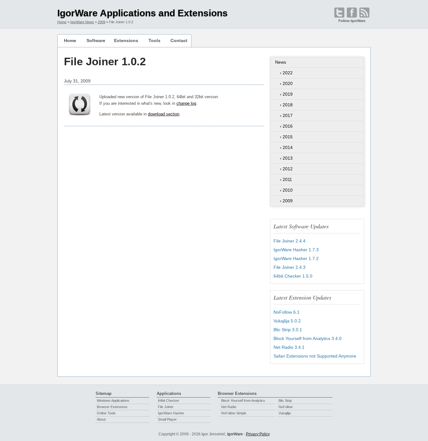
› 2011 (286, 179)
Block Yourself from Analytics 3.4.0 (308, 338)
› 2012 (286, 168)
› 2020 (286, 83)
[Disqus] (164, 217)
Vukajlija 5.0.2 (287, 320)
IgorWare (235, 434)
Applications (169, 393)
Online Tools (106, 413)
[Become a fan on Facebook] (352, 12)
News (280, 62)
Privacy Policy (258, 434)
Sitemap (104, 393)
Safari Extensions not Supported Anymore (315, 356)
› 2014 (286, 147)
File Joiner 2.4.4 (289, 240)
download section (163, 114)
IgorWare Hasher (171, 413)
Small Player (167, 419)
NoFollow (286, 407)
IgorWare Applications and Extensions (142, 13)
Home (70, 40)
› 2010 (286, 190)
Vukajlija (285, 413)
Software (95, 40)
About (101, 419)
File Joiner (166, 407)
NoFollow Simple (233, 413)
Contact (178, 40)
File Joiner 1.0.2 (105, 61)
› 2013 (286, 158)
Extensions (126, 40)
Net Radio (228, 407)
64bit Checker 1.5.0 (293, 276)
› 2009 (286, 200)
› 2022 (286, 72)
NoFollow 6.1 (287, 312)
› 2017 (286, 115)
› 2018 (286, 104)
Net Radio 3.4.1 (289, 347)
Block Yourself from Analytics (243, 400)
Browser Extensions (112, 407)
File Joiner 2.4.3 (289, 267)
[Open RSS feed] (364, 12)
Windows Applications (113, 400)
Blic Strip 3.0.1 (288, 329)
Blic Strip (285, 400)
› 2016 (286, 126)
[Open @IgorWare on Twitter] (339, 12)
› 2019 (286, 94)
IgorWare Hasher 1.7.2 (296, 258)
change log (186, 103)
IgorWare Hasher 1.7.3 (296, 249)
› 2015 (286, 136)
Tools (154, 40)
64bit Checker (168, 400)
